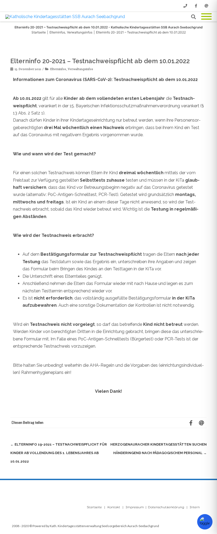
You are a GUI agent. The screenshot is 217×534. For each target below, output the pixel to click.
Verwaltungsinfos (80, 69)
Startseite (94, 507)
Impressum (135, 507)
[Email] (206, 6)
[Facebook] (196, 6)
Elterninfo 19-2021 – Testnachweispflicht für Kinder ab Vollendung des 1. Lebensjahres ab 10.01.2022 (58, 452)
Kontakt (113, 507)
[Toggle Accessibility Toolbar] (205, 522)
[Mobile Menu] (206, 16)
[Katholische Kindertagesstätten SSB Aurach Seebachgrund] (66, 17)
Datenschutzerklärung (166, 507)
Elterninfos (58, 69)
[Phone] (185, 6)
